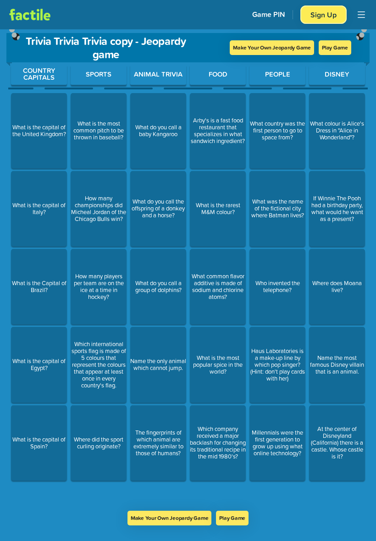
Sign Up (323, 15)
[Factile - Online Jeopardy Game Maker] (29, 15)
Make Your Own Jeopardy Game (272, 47)
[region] (188, 270)
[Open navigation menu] (361, 14)
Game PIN (268, 14)
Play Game (335, 47)
